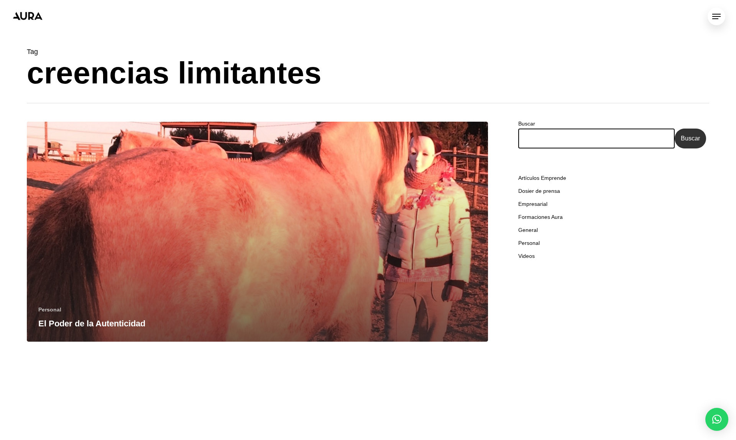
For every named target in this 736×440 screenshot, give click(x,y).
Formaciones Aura (540, 217)
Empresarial (532, 204)
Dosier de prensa (539, 191)
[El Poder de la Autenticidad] (257, 232)
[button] (716, 419)
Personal (49, 309)
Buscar (526, 124)
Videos (526, 256)
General (528, 230)
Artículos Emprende (542, 178)
